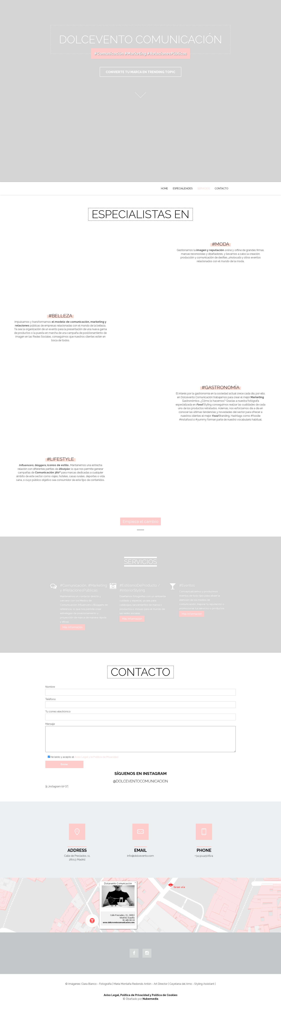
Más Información (72, 627)
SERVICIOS (203, 188)
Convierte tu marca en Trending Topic (140, 72)
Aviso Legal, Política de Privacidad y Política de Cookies (140, 995)
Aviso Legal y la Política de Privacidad (96, 757)
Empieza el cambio (140, 521)
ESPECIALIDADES (183, 188)
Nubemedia (150, 998)
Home (164, 188)
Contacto (221, 188)
